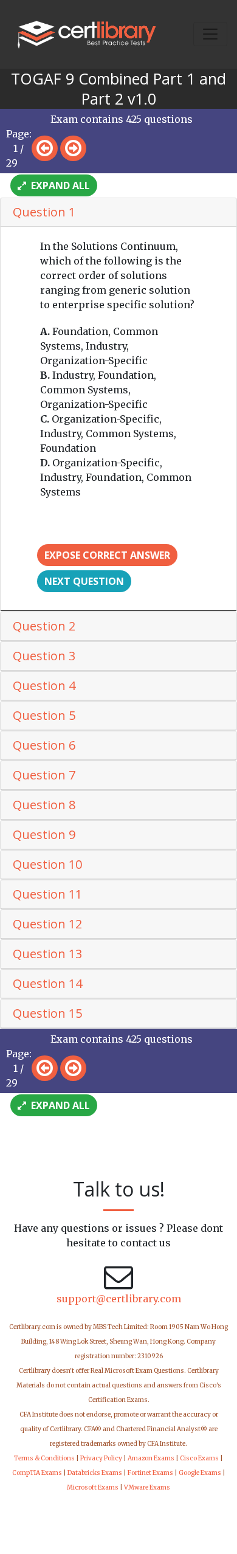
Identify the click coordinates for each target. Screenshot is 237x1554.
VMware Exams (147, 1487)
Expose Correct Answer (107, 555)
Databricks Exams (94, 1473)
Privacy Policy (101, 1458)
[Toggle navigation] (210, 34)
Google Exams (200, 1473)
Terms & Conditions (44, 1458)
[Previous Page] (45, 148)
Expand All (59, 185)
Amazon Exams (151, 1458)
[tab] (118, 212)
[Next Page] (73, 148)
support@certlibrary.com (119, 1299)
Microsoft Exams (92, 1487)
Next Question (84, 581)
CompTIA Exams (37, 1473)
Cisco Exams (199, 1458)
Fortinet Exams (150, 1473)
